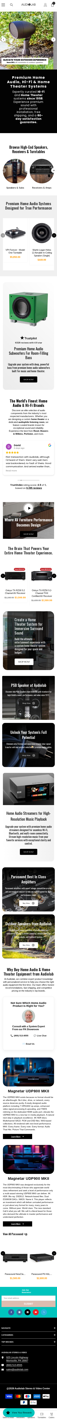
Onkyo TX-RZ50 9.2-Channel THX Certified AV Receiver (42, 593)
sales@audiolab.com (17, 1369)
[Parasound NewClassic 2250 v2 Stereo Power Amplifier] (15, 1256)
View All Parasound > (19, 1234)
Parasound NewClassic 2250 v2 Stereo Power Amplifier (16, 1274)
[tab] (24, 67)
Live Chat (40, 1035)
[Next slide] (53, 39)
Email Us (28, 1044)
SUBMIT (28, 1304)
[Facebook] (11, 1312)
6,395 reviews (34, 488)
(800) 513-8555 (19, 1035)
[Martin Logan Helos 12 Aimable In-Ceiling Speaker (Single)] (42, 233)
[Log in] (45, 4)
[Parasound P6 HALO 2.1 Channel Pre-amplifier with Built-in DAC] (42, 1256)
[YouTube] (36, 1312)
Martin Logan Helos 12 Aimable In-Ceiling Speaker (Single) (42, 253)
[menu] (3, 5)
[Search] (11, 5)
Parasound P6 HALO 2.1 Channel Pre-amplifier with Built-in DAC (42, 1274)
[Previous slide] (3, 39)
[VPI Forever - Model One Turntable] (15, 233)
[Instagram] (19, 1312)
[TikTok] (28, 1312)
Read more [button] (11, 470)
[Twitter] (44, 1312)
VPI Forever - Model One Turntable (15, 251)
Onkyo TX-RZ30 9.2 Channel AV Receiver (15, 592)
